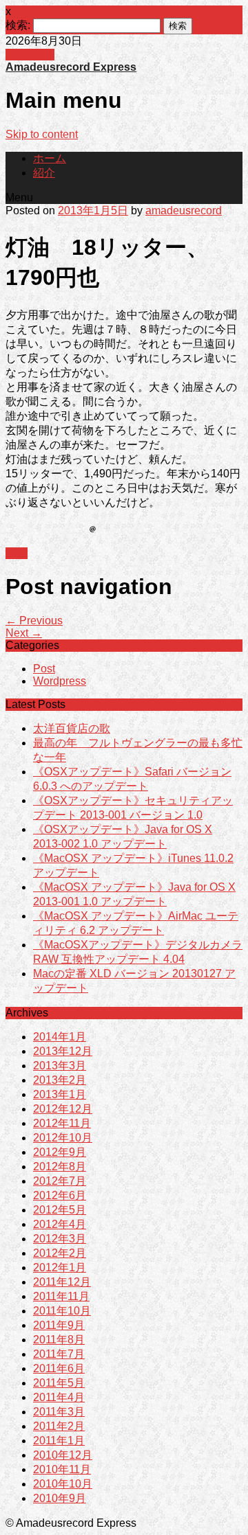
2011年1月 (59, 1440)
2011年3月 (59, 1412)
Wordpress (59, 681)
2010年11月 (62, 1469)
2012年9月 (59, 1152)
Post (17, 553)
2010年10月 (62, 1484)
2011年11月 (61, 1296)
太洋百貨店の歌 (71, 728)
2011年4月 (59, 1397)
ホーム (49, 158)
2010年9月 (59, 1498)
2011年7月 (59, 1354)
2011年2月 (59, 1426)
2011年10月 (62, 1311)
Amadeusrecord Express (71, 67)
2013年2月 (59, 1080)
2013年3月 (59, 1065)
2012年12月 (62, 1109)
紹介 (44, 173)
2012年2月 (59, 1253)
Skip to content (42, 134)
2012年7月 (59, 1181)
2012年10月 (62, 1138)
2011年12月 (62, 1282)
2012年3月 (59, 1238)
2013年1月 (59, 1094)
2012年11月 (62, 1123)
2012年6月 (59, 1195)
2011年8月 (59, 1339)
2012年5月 (59, 1210)
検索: (18, 25)
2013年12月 (62, 1051)
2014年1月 (59, 1037)
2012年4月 (59, 1224)
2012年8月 (59, 1166)
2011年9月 (59, 1325)
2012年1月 (59, 1267)
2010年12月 (62, 1455)
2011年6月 (59, 1368)
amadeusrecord (183, 210)
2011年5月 (59, 1383)
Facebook (30, 54)
